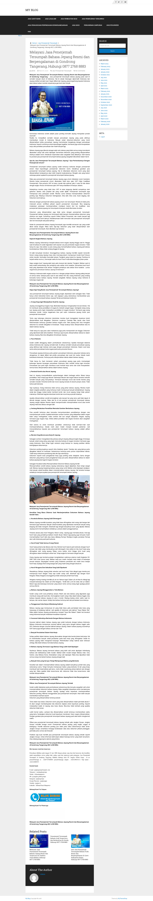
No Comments (80, 71)
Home (34, 43)
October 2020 (105, 102)
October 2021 (105, 75)
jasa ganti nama (34, 19)
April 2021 (104, 86)
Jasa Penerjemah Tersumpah (93, 19)
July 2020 (104, 108)
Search (112, 51)
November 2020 (106, 99)
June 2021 (104, 80)
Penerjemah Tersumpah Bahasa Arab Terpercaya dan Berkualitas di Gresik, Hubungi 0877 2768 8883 (59, 839)
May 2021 (104, 83)
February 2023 (105, 66)
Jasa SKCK (76, 25)
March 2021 (104, 88)
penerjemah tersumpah (61, 77)
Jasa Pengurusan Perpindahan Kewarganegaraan (48, 25)
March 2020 (104, 119)
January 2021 (105, 94)
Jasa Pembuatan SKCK (69, 19)
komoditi (68, 134)
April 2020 (104, 116)
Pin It (20, 36)
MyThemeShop (122, 898)
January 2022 (105, 72)
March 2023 (104, 64)
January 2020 (105, 124)
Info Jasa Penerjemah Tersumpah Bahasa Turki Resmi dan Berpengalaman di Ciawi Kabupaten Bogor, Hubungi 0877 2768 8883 (80, 854)
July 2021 (104, 77)
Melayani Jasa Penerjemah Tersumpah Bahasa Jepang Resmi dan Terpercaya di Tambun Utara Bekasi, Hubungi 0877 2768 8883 (39, 854)
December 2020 (106, 97)
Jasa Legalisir (50, 19)
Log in (103, 137)
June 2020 (104, 110)
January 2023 (105, 69)
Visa (29, 31)
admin (33, 71)
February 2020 (105, 121)
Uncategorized (112, 25)
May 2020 (104, 113)
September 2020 (106, 105)
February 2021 (105, 91)
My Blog (32, 10)
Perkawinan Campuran (93, 25)
